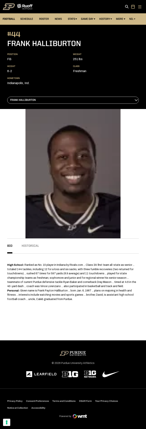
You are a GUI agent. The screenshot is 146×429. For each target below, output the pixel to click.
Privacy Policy (15, 401)
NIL (131, 19)
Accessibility (38, 407)
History (104, 19)
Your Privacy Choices (106, 401)
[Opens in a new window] (41, 374)
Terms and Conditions (64, 401)
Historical (30, 246)
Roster (44, 19)
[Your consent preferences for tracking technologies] (6, 422)
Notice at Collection (17, 408)
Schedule (26, 19)
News (58, 19)
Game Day (87, 19)
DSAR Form (85, 401)
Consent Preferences (37, 401)
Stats (71, 19)
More (119, 19)
